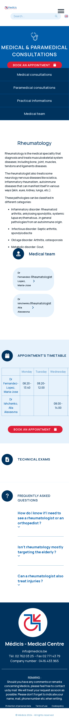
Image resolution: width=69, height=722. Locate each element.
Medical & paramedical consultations (34, 51)
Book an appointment (31, 65)
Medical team (34, 113)
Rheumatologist (41, 277)
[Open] (61, 11)
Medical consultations (34, 74)
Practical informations (34, 100)
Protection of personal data (18, 706)
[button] (41, 519)
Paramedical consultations (34, 87)
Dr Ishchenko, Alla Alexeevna (24, 305)
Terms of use (41, 706)
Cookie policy (58, 706)
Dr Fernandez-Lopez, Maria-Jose (24, 279)
